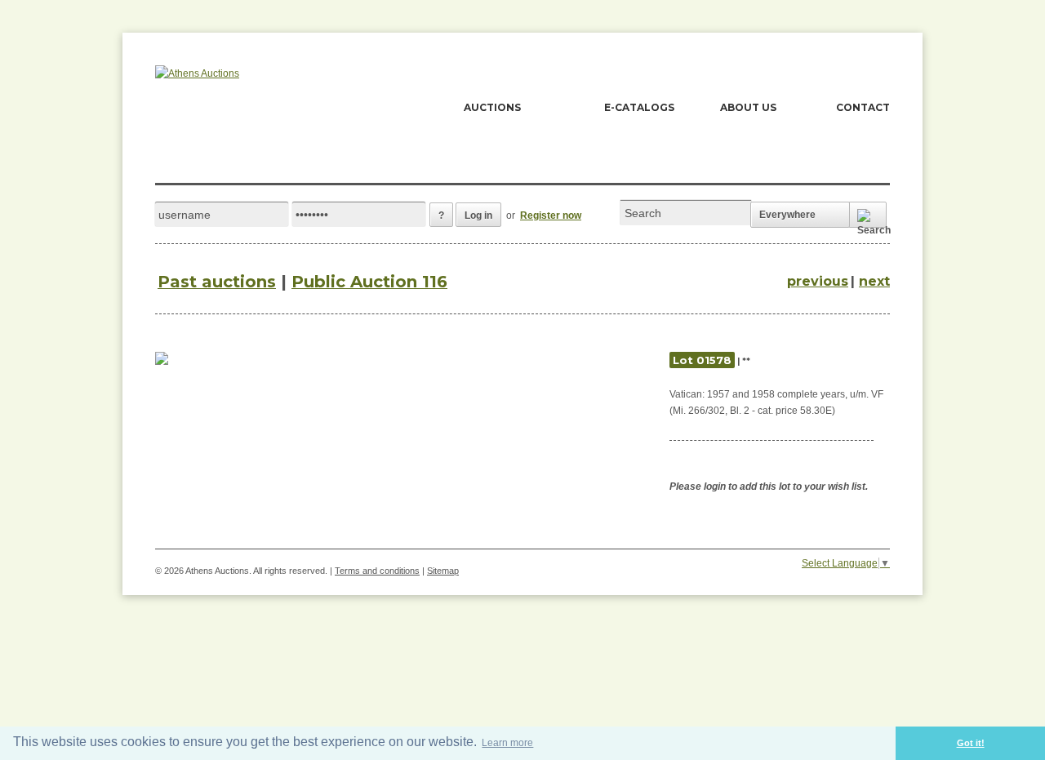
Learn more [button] (507, 743)
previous (817, 281)
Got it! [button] (971, 743)
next (874, 281)
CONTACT (863, 107)
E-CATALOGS (639, 107)
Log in (478, 215)
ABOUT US (748, 107)
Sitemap (443, 571)
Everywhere (787, 214)
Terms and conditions (377, 571)
